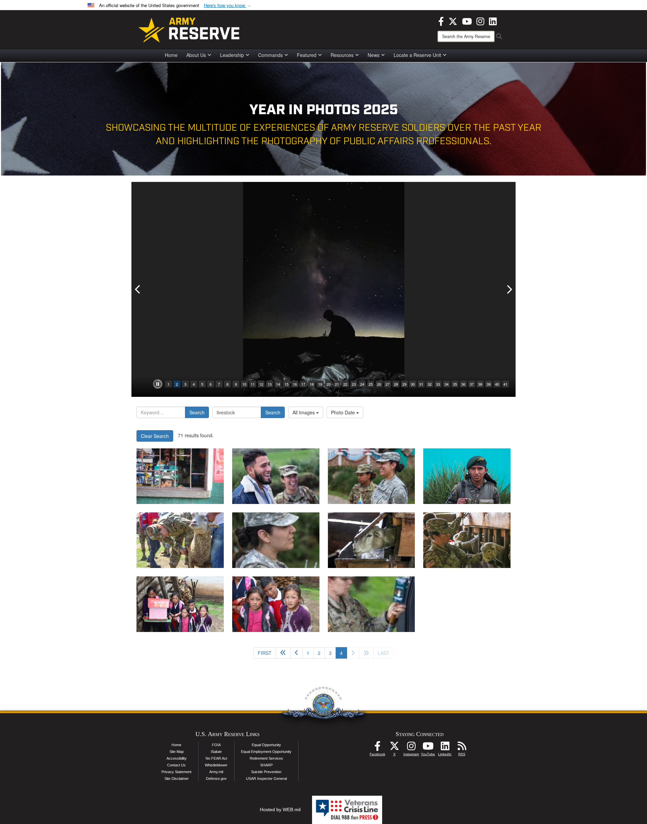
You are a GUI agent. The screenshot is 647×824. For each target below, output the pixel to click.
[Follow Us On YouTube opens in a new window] (428, 748)
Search (197, 412)
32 (430, 384)
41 (505, 384)
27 (388, 384)
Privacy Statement (176, 772)
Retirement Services (266, 758)
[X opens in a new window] (453, 20)
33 (438, 384)
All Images (304, 412)
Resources (342, 55)
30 (413, 384)
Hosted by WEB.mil (280, 809)
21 (337, 384)
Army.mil (216, 772)
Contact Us (176, 765)
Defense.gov (216, 779)
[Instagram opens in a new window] (480, 20)
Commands (270, 55)
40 (497, 384)
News (373, 55)
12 (261, 384)
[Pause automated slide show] (157, 384)
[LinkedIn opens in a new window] (493, 20)
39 (489, 384)
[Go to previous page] (296, 653)
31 (421, 384)
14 (278, 384)
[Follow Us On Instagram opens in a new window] (411, 748)
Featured (306, 55)
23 (354, 384)
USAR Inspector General (266, 779)
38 (480, 384)
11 (253, 384)
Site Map (177, 752)
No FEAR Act (216, 758)
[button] (228, 5)
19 (320, 384)
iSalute (216, 752)
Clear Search (155, 436)
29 (404, 384)
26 (379, 384)
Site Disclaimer (176, 779)
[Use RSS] (461, 748)
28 (396, 384)
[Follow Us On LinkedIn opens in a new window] (444, 748)
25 (371, 384)
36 (463, 384)
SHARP (266, 765)
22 (345, 384)
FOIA (216, 745)
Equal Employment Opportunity (266, 752)
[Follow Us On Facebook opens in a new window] (377, 748)
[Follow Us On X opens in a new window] (394, 748)
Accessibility (176, 758)
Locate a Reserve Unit (417, 55)
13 (270, 384)
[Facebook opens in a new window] (441, 20)
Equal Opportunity (266, 745)
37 (472, 384)
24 (362, 384)
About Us (196, 55)
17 (303, 384)
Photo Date (343, 412)
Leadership (232, 55)
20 (329, 384)
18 (312, 384)
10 (244, 384)
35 (455, 384)
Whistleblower (216, 765)
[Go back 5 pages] (283, 653)
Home (171, 55)
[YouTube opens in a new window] (467, 20)
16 (295, 384)
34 (446, 384)
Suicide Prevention (266, 772)
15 (286, 384)
